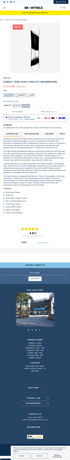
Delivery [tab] (49, 134)
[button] (64, 8)
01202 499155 (37, 417)
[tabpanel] (34, 176)
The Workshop (33, 403)
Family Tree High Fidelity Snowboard (16, 19)
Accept (21, 456)
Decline (39, 456)
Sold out (25, 105)
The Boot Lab (33, 398)
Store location (29, 119)
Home (1, 19)
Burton (7, 78)
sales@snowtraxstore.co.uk (37, 419)
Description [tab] (12, 134)
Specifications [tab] (32, 134)
